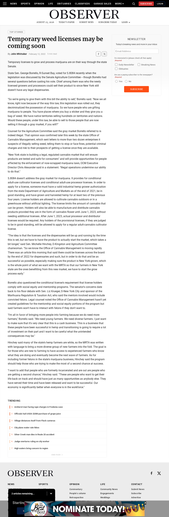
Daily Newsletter (126, 64)
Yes (120, 81)
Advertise (136, 497)
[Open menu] (4, 4)
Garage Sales (102, 3)
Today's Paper (67, 22)
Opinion (39, 3)
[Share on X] (104, 54)
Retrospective (76, 497)
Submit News (86, 22)
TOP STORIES (16, 32)
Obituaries (64, 3)
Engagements (107, 493)
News (13, 3)
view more (56, 455)
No (130, 81)
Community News (109, 489)
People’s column (77, 493)
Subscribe (146, 4)
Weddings (105, 497)
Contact (136, 484)
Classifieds (82, 3)
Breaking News (148, 64)
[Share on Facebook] (98, 54)
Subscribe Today (107, 22)
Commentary (75, 489)
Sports (25, 3)
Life (50, 3)
